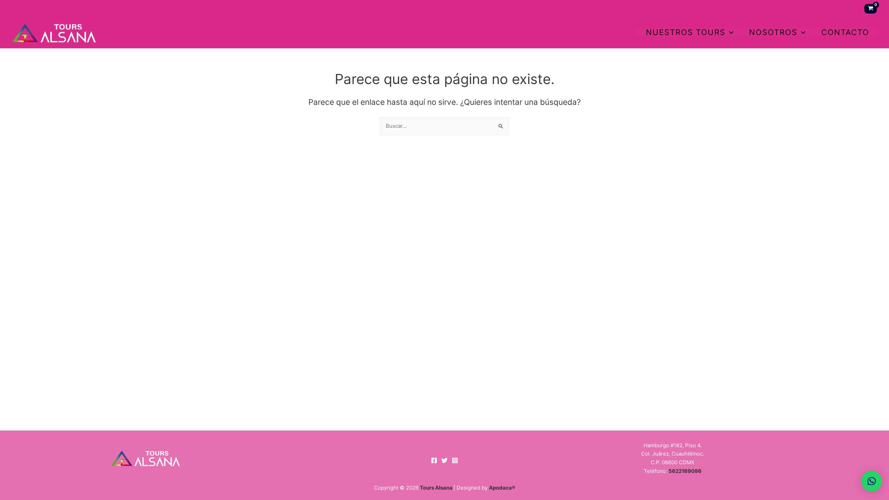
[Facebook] (434, 460)
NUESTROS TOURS (685, 32)
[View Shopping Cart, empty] (870, 9)
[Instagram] (455, 460)
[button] (729, 32)
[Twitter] (444, 460)
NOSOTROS (773, 32)
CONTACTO (845, 32)
